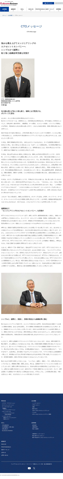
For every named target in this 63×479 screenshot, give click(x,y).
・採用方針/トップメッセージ (38, 433)
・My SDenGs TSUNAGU (7, 430)
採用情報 (58, 9)
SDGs (22, 9)
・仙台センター (6, 419)
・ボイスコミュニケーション (7, 405)
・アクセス (34, 412)
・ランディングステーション (9, 409)
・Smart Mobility (7, 414)
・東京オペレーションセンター (9, 417)
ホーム (4, 15)
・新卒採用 (34, 425)
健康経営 (13, 9)
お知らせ (3, 452)
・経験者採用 (34, 427)
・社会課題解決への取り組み (7, 427)
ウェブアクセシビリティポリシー (18, 464)
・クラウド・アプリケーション (8, 403)
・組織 (33, 406)
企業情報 (4, 9)
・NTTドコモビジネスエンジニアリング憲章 (41, 414)
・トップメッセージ (36, 403)
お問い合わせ (49, 3)
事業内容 (3, 401)
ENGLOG (30, 9)
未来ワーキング (50, 9)
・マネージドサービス (6, 411)
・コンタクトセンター (6, 416)
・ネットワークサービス (6, 406)
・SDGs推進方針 (5, 425)
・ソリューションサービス (8, 413)
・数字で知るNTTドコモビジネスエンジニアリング (43, 437)
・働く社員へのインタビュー (38, 435)
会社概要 (10, 15)
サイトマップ (58, 3)
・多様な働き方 (4, 428)
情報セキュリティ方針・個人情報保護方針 (42, 464)
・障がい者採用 (35, 428)
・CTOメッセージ (35, 405)
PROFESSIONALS (40, 9)
